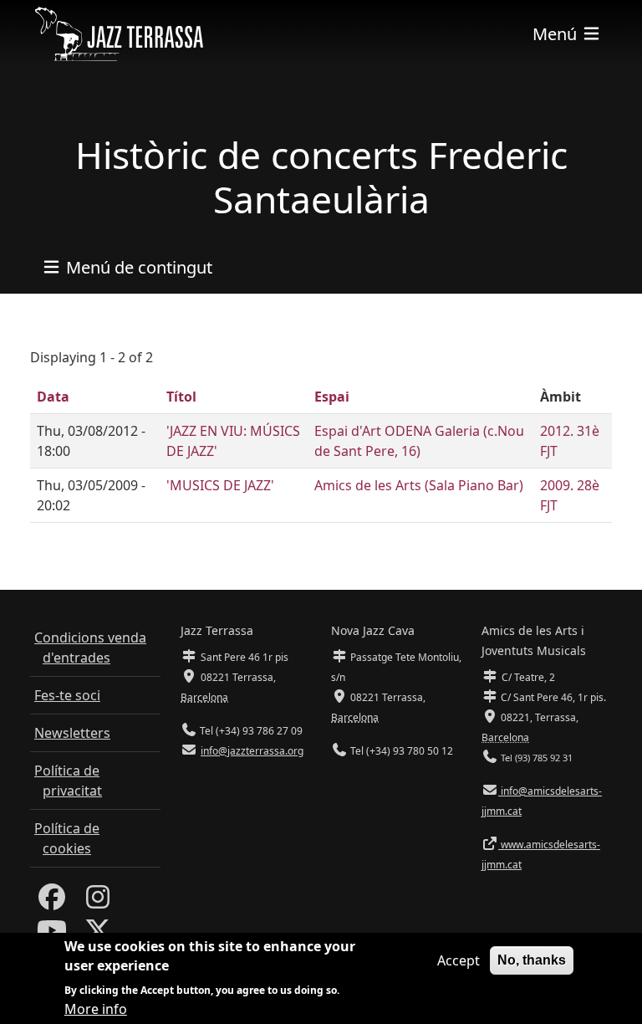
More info (95, 1009)
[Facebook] (52, 902)
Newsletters (72, 733)
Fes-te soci (67, 695)
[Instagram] (98, 902)
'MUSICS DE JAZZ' (220, 485)
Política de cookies (66, 838)
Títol (181, 396)
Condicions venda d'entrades (90, 647)
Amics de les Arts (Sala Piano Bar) (418, 485)
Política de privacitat (68, 780)
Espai (331, 396)
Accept (458, 960)
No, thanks (531, 960)
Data (53, 396)
